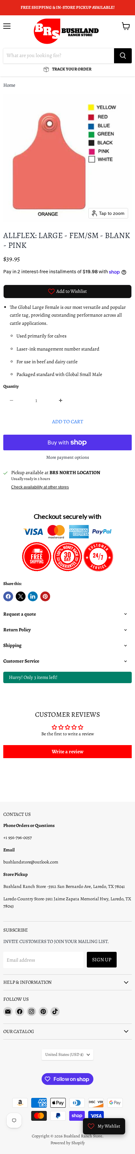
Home (9, 85)
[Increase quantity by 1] (61, 400)
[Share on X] (21, 596)
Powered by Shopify (67, 1143)
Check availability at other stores (40, 487)
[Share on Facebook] (8, 596)
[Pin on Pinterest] (45, 596)
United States (64, 1054)
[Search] (123, 55)
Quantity (11, 386)
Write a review (68, 751)
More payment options (67, 457)
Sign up (101, 959)
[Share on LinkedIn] (33, 596)
